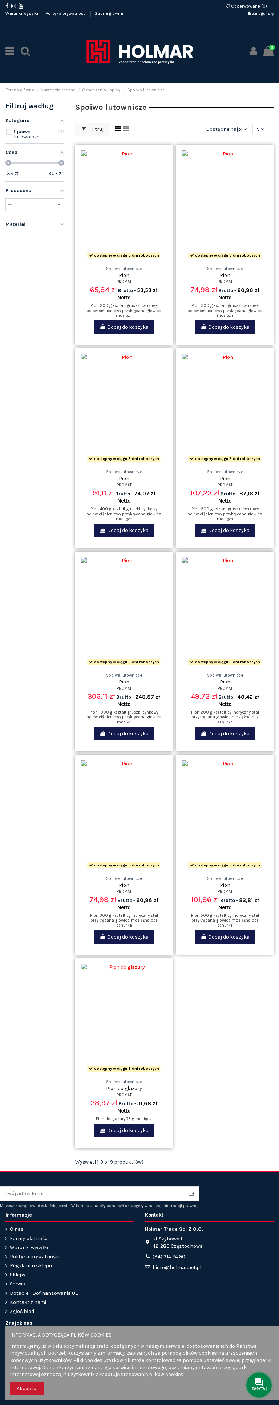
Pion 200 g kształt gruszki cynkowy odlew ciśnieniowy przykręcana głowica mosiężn (123, 310)
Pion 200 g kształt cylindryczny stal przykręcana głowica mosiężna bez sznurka (225, 717)
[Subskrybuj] (191, 1194)
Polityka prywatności (67, 13)
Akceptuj (27, 1388)
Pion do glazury (124, 1088)
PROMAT (124, 281)
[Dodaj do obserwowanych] (114, 258)
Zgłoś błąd (22, 1311)
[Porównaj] (124, 258)
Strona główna (108, 13)
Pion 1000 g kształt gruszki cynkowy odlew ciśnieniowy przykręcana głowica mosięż (123, 717)
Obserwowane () (249, 6)
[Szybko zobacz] (134, 258)
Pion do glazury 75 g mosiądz (124, 1119)
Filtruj (96, 129)
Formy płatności (29, 1238)
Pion (124, 275)
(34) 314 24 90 (169, 1257)
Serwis (17, 1284)
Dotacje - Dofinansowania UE (44, 1293)
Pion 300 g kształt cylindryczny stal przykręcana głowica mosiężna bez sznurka (124, 920)
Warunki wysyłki (22, 13)
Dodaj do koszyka (128, 327)
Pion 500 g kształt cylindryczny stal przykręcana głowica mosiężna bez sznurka (225, 920)
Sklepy (17, 1275)
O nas (17, 1229)
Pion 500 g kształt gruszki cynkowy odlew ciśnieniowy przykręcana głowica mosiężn (224, 514)
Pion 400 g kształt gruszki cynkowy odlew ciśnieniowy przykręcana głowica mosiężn (123, 514)
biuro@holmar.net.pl (177, 1267)
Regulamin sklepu (31, 1266)
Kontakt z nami (28, 1302)
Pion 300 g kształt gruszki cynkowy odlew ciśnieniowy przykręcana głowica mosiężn (224, 310)
